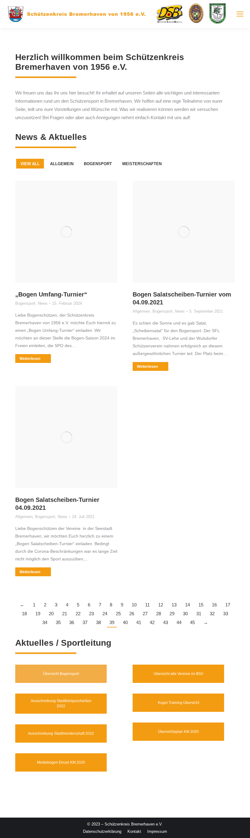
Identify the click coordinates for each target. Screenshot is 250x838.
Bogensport (98, 164)
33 (225, 613)
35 (58, 622)
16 (214, 604)
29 (172, 613)
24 (104, 613)
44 (179, 622)
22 (78, 613)
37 (85, 622)
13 (174, 604)
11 (147, 604)
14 (187, 604)
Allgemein (61, 164)
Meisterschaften (142, 164)
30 (185, 613)
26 (131, 613)
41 (138, 622)
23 (91, 613)
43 (165, 622)
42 (152, 622)
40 (125, 622)
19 (37, 613)
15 (200, 604)
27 (145, 613)
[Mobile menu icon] (240, 14)
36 (71, 622)
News (43, 303)
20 (51, 613)
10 (134, 604)
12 (160, 604)
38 (98, 622)
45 (192, 622)
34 (44, 622)
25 (118, 613)
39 (111, 622)
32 (212, 613)
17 (227, 604)
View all (30, 164)
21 (64, 613)
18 (24, 613)
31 (198, 613)
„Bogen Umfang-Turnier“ (51, 294)
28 (158, 613)
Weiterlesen (30, 359)
